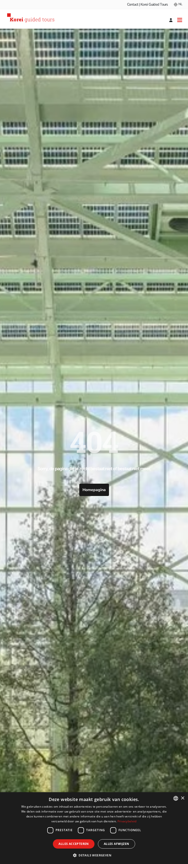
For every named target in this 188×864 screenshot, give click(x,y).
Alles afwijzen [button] (116, 844)
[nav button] (179, 19)
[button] (94, 855)
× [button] (182, 798)
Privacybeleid (127, 821)
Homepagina (94, 490)
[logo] (31, 18)
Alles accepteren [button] (74, 844)
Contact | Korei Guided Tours (147, 4)
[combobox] (175, 798)
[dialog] (94, 828)
